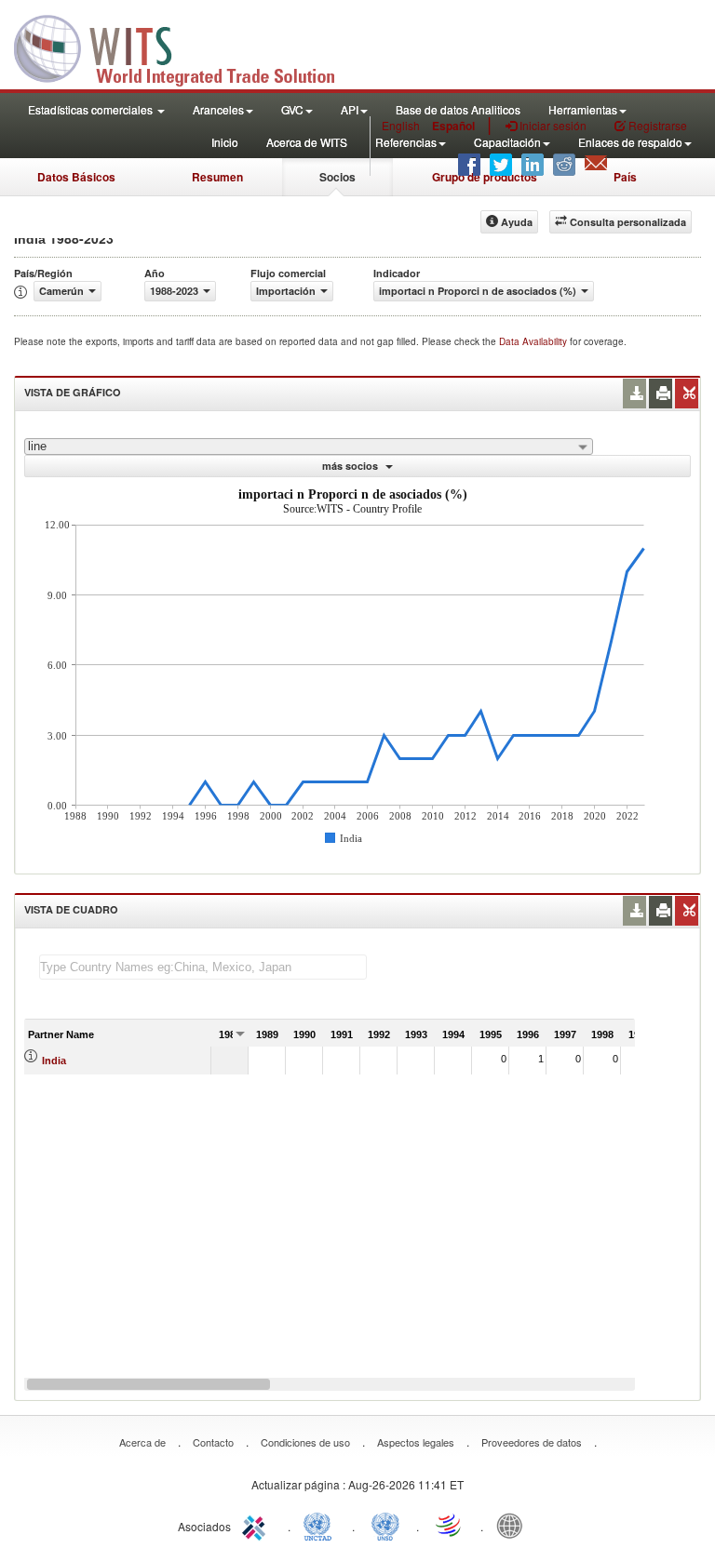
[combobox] (308, 446)
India (54, 1060)
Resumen (217, 176)
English (401, 125)
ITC (257, 1524)
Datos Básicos (76, 176)
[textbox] (203, 967)
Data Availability (534, 341)
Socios (337, 176)
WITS (186, 46)
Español (453, 125)
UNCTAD (321, 1524)
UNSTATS (385, 1524)
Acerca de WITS (306, 142)
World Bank (514, 1524)
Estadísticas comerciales (91, 109)
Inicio (224, 142)
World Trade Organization (449, 1524)
